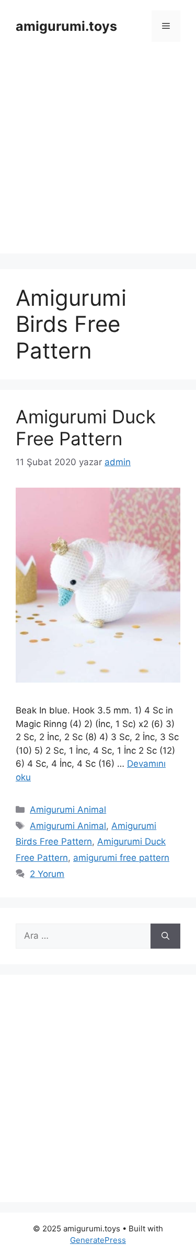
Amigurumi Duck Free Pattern (86, 427)
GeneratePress (98, 1240)
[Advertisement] (98, 155)
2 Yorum (47, 874)
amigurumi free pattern (121, 857)
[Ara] (165, 936)
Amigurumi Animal (68, 809)
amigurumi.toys (66, 26)
